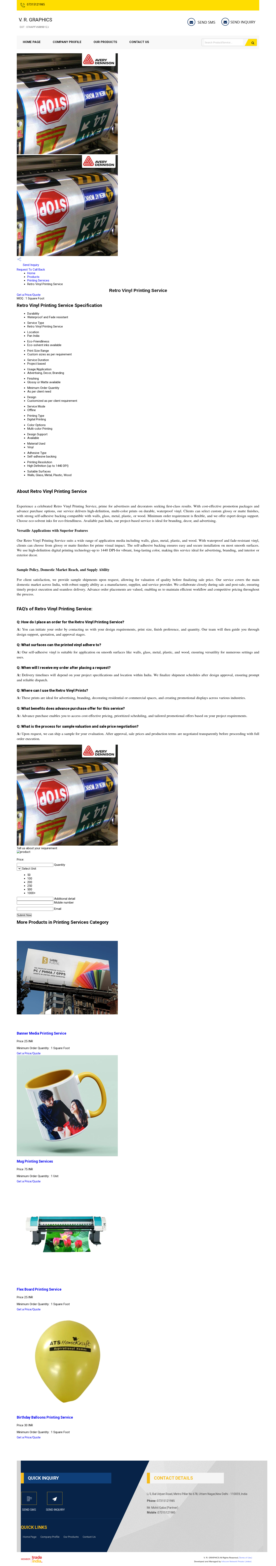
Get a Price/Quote (29, 295)
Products (33, 277)
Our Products (105, 42)
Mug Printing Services (35, 1161)
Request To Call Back (31, 269)
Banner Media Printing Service (41, 1033)
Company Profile (67, 42)
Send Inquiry (30, 265)
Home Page (32, 42)
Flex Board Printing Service (39, 1289)
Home (31, 273)
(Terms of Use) (245, 1558)
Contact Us (139, 42)
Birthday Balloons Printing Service (45, 1417)
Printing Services (38, 280)
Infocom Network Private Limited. (236, 1561)
